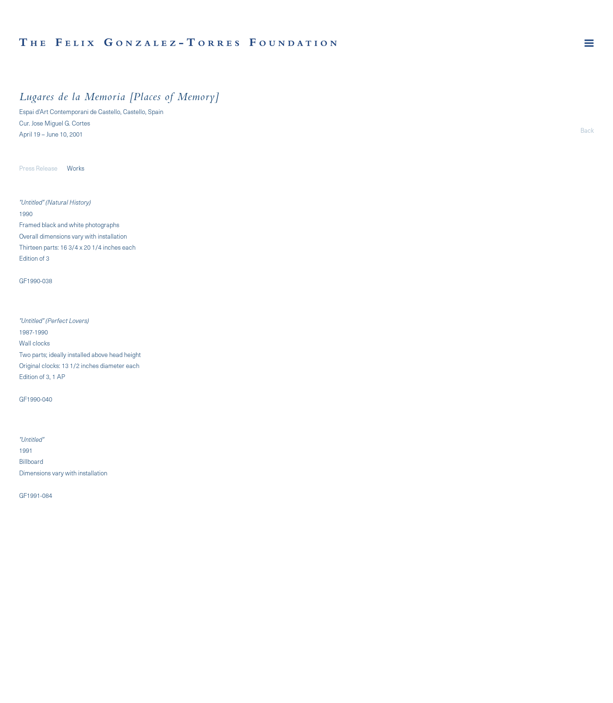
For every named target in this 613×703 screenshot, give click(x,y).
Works (75, 168)
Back (587, 130)
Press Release (38, 168)
